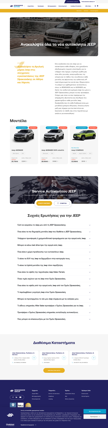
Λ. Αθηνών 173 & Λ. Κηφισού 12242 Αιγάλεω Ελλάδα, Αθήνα (22, 358)
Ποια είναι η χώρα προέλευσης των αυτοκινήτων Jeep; (40, 252)
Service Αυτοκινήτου (54, 393)
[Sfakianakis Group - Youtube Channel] (20, 397)
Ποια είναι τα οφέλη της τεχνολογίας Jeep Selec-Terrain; (41, 272)
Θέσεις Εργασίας (69, 399)
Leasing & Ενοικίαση (76, 6)
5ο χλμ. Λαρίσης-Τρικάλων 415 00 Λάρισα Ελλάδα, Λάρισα (51, 358)
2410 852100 (47, 362)
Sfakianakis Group (70, 393)
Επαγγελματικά (63, 6)
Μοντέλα (79, 10)
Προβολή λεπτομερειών (27, 425)
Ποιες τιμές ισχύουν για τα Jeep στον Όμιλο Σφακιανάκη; (41, 279)
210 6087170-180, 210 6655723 (81, 362)
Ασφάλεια (51, 396)
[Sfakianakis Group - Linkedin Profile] (16, 397)
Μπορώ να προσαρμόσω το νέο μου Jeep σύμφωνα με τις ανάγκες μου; (48, 299)
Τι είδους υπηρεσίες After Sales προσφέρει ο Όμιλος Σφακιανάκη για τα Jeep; (50, 306)
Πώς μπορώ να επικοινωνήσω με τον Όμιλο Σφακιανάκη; (41, 319)
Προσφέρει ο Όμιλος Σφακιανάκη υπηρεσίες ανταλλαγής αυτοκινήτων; (47, 312)
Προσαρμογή (94, 416)
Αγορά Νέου (31, 6)
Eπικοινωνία (85, 393)
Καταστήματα (94, 10)
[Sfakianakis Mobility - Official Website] (17, 6)
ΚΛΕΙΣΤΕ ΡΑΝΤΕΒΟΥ (44, 203)
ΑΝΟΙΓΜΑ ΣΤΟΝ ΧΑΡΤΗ (54, 370)
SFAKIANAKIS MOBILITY (88, 1)
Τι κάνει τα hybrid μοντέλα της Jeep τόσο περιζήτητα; (40, 265)
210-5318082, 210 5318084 (20, 362)
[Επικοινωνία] (97, 6)
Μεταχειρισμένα (52, 6)
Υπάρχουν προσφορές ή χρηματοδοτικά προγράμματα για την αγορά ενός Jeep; (51, 238)
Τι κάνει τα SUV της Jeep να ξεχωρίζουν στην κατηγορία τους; (43, 258)
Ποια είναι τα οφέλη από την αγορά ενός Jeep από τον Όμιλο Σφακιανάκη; (48, 285)
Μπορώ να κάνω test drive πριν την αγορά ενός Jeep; (39, 245)
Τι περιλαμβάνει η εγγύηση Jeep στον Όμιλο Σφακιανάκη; (41, 292)
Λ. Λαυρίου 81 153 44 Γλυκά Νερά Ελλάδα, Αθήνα (81, 358)
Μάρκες (31, 39)
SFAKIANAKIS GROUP (72, 1)
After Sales (88, 6)
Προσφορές (41, 6)
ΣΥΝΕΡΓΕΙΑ (63, 203)
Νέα (66, 396)
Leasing (50, 399)
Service (86, 10)
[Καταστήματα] (95, 6)
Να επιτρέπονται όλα (95, 411)
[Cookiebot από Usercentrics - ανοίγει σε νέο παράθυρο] (10, 425)
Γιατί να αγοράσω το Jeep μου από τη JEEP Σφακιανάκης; (41, 225)
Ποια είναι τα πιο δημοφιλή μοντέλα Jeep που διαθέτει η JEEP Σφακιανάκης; (49, 232)
